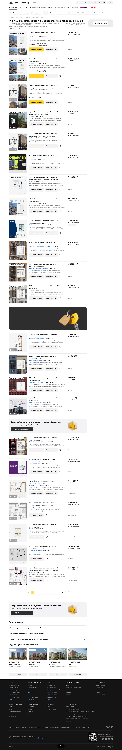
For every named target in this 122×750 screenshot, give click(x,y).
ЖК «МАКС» (32, 572)
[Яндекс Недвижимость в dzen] (109, 727)
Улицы (10, 709)
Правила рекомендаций (67, 727)
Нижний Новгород (33, 697)
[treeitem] (13, 8)
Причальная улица (34, 380)
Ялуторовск (31, 706)
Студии (98, 692)
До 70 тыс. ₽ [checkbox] (38, 321)
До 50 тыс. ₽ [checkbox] (27, 321)
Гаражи (68, 690)
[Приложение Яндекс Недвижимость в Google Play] (106, 739)
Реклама (23, 727)
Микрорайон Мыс (51, 697)
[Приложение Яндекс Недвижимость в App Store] (103, 739)
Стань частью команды (34, 727)
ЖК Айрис (31, 116)
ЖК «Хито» (32, 181)
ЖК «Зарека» (32, 290)
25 (62, 593)
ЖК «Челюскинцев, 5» (35, 550)
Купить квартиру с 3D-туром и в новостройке (78, 718)
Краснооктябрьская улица (36, 266)
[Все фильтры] (10, 12)
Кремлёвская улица (14, 690)
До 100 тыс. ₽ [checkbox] (49, 321)
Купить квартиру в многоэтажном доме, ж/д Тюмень (80, 711)
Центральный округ (52, 692)
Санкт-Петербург (32, 687)
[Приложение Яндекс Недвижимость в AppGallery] (109, 739)
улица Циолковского (34, 35)
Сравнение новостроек (15, 711)
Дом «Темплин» (33, 36)
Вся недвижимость (14, 727)
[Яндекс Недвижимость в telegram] (112, 727)
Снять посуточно (51, 709)
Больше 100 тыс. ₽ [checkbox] (18, 325)
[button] (73, 2)
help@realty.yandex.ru (41, 738)
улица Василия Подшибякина (36, 223)
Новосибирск (31, 690)
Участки (68, 694)
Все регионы (12, 716)
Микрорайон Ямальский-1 (54, 690)
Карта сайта (85, 727)
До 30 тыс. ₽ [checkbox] (16, 321)
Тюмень (31, 114)
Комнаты (68, 692)
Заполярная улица (33, 462)
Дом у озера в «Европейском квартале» (39, 246)
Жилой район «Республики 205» (37, 441)
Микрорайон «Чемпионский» (36, 338)
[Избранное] (69, 2)
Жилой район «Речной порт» (36, 382)
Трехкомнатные (100, 687)
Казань (29, 694)
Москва (30, 685)
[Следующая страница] (67, 593)
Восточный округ (51, 687)
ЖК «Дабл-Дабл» (33, 89)
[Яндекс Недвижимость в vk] (107, 727)
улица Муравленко (34, 245)
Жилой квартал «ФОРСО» (36, 402)
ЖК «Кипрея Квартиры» (35, 507)
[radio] (36, 592)
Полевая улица (13, 694)
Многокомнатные (100, 690)
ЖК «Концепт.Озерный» (35, 485)
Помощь (78, 727)
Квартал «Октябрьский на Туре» (37, 268)
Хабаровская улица (14, 687)
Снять (48, 706)
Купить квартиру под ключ (73, 709)
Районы (11, 706)
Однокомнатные (100, 685)
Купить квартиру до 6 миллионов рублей (77, 716)
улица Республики (34, 440)
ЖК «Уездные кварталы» (35, 225)
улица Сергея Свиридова (35, 483)
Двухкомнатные (100, 694)
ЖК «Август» (32, 528)
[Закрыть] (112, 12)
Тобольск (30, 711)
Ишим (29, 714)
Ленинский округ (51, 685)
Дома (67, 685)
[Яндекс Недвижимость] (19, 3)
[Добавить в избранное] (60, 49)
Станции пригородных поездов (17, 714)
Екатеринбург (31, 692)
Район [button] (96, 13)
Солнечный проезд (14, 697)
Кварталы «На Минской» (35, 360)
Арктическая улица (14, 685)
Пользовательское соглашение (50, 727)
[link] (110, 2)
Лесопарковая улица (14, 692)
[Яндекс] (110, 747)
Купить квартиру (70, 706)
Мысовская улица (33, 288)
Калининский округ (52, 694)
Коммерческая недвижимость (74, 687)
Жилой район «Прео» (34, 463)
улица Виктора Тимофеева (36, 337)
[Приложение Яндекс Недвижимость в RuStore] (112, 739)
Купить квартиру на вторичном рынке (76, 714)
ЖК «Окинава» (33, 159)
